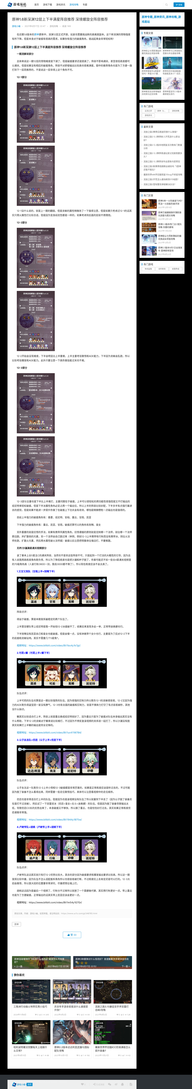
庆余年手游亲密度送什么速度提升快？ (71, 1008)
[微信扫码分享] (109, 1084)
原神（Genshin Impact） (162, 111)
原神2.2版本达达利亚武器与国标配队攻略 (71, 1049)
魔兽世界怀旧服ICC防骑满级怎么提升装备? (112, 1049)
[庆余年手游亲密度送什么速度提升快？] (72, 992)
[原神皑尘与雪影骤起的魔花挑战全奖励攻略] (149, 236)
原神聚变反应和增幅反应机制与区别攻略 (151, 92)
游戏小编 (16, 26)
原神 (36, 34)
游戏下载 (47, 4)
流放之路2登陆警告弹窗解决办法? (159, 184)
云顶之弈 (148, 111)
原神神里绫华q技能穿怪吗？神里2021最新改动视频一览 (151, 72)
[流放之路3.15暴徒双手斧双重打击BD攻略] (113, 992)
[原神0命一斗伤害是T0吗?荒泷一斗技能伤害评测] (149, 201)
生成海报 (99, 1084)
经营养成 (175, 269)
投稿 (180, 4)
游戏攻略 (73, 4)
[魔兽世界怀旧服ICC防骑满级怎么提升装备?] (113, 1032)
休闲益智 (148, 269)
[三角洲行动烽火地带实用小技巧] (31, 992)
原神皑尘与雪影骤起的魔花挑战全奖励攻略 (151, 51)
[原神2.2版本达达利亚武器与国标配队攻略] (72, 1032)
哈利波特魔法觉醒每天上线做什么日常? (30, 1049)
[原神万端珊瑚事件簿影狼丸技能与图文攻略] (149, 212)
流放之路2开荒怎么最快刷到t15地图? (161, 179)
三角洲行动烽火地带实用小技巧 (30, 1006)
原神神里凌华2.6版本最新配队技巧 (172, 92)
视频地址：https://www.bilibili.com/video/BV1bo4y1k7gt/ (49, 645)
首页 (36, 4)
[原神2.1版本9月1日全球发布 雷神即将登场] (149, 247)
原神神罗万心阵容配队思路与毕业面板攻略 (172, 51)
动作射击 (162, 269)
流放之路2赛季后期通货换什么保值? (160, 132)
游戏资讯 (60, 4)
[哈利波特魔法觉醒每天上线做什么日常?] (31, 1032)
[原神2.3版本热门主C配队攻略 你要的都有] (149, 224)
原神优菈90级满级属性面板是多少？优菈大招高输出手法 (172, 72)
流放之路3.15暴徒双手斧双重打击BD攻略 (112, 1008)
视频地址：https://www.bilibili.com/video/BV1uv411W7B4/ (49, 732)
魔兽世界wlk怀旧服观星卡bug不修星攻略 (163, 174)
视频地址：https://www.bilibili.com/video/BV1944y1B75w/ (49, 819)
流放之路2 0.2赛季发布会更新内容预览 (162, 161)
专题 (85, 4)
